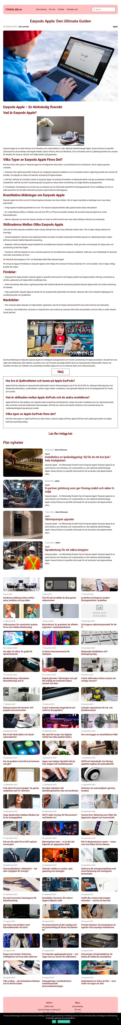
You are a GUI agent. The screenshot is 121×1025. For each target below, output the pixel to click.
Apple (115, 27)
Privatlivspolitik (64, 1021)
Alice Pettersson (61, 450)
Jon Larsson (23, 27)
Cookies (61, 9)
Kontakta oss (72, 9)
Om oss (52, 9)
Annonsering (41, 9)
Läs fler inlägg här (60, 433)
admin (57, 481)
